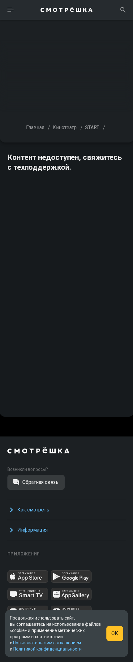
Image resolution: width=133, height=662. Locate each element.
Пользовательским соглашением (47, 642)
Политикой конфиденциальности (47, 649)
